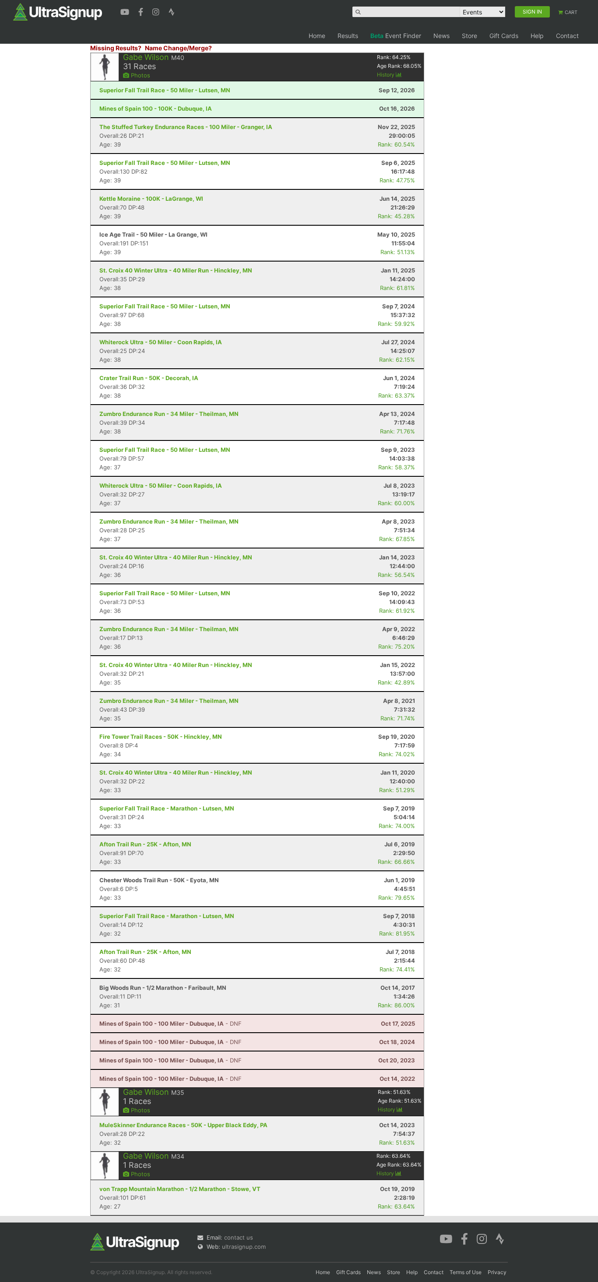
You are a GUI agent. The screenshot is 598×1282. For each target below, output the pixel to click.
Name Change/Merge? (178, 48)
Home (317, 35)
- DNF (170, 1023)
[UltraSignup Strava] (171, 11)
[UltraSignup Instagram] (157, 11)
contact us (238, 1237)
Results (348, 35)
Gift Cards (503, 35)
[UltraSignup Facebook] (142, 11)
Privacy (497, 1272)
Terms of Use (466, 1272)
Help (537, 35)
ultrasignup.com (244, 1246)
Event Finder (395, 35)
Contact (567, 35)
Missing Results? (115, 48)
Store (469, 35)
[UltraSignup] (57, 11)
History (386, 74)
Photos (139, 75)
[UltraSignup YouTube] (126, 11)
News (441, 35)
